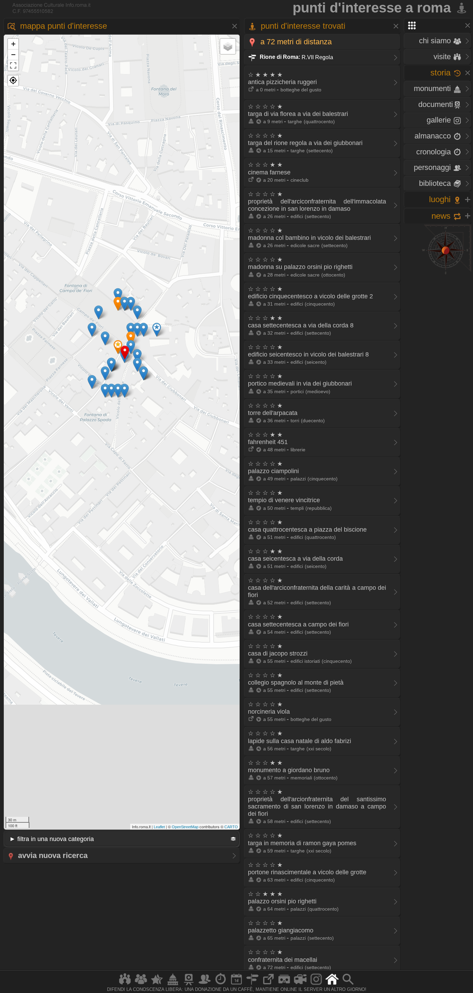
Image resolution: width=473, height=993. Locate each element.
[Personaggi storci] (205, 985)
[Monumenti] (173, 985)
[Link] (268, 985)
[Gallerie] (316, 985)
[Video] (300, 985)
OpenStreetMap (185, 827)
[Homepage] (332, 985)
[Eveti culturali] (236, 985)
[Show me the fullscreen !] (13, 65)
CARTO (231, 827)
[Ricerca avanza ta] (348, 985)
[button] (13, 80)
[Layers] (227, 46)
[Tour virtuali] (284, 985)
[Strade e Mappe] (252, 985)
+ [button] (13, 43)
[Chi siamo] (141, 985)
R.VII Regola (295, 57)
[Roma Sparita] (189, 985)
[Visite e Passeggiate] (125, 985)
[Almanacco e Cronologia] (221, 985)
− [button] (13, 54)
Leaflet (159, 827)
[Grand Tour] (157, 985)
